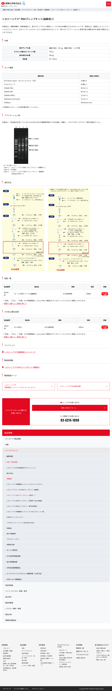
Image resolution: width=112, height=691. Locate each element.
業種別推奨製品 (10, 620)
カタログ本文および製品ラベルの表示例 (102, 656)
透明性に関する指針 (65, 667)
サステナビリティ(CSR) (64, 646)
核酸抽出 (9, 528)
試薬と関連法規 (101, 648)
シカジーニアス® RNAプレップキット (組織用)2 (22, 367)
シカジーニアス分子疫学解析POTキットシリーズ (21, 468)
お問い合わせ (80, 658)
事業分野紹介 (7, 658)
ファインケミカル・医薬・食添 (16, 591)
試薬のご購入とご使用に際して (15, 303)
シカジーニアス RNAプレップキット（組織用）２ (21, 495)
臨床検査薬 (9, 603)
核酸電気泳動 (10, 544)
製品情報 (17, 10)
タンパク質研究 (12, 550)
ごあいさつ (6, 648)
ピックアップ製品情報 (13, 439)
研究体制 (43, 648)
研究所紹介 (43, 651)
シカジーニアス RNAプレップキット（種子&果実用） (22, 506)
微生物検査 (9, 585)
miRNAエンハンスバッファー (15, 517)
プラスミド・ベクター (13, 539)
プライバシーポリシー (38, 689)
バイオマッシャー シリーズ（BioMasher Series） (21, 523)
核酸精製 (46, 10)
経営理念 (5, 653)
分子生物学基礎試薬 (13, 556)
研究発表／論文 (45, 653)
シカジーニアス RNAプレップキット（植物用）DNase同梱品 (24, 501)
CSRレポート (63, 650)
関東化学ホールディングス (9, 6)
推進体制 (61, 655)
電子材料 (8, 597)
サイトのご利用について (21, 689)
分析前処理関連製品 (13, 568)
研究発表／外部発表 (46, 656)
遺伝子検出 (10, 473)
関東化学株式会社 (8, 10)
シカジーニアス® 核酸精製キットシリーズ (20, 352)
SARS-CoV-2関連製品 (14, 579)
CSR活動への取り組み (65, 653)
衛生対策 (8, 614)
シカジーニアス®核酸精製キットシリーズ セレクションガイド (19, 386)
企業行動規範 (7, 656)
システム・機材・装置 (13, 608)
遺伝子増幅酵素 (11, 533)
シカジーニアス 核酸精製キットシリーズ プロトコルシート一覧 (25, 512)
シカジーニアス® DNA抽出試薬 (70, 386)
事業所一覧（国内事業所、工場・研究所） (9, 664)
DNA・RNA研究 (38, 10)
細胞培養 (10, 456)
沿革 (4, 661)
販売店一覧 (80, 648)
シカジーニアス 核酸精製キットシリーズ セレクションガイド (25, 484)
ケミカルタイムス (82, 654)
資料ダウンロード (82, 651)
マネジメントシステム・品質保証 (65, 663)
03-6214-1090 (69, 420)
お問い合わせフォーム (68, 408)
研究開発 (42, 645)
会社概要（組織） (8, 651)
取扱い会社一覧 (101, 660)
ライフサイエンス (27, 10)
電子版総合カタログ (102, 645)
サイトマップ (7, 689)
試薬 (7, 444)
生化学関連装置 (12, 562)
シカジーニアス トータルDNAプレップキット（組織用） (23, 490)
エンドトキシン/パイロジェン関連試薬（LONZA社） (25, 573)
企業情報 (5, 645)
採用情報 (79, 645)
